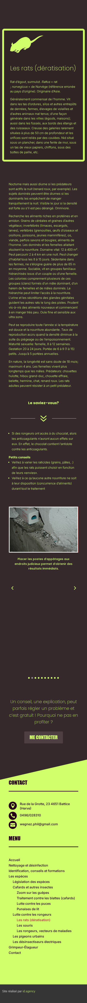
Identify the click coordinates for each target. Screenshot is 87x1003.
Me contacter (44, 737)
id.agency (29, 991)
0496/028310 (30, 815)
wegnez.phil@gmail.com (39, 824)
